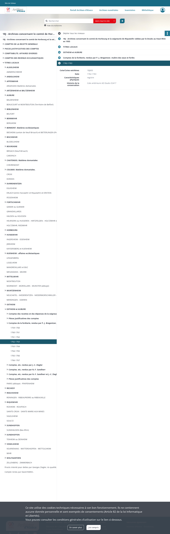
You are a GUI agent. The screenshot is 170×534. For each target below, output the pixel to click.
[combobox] (104, 21)
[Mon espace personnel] (162, 10)
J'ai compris (93, 527)
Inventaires (130, 10)
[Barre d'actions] (167, 33)
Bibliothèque (148, 10)
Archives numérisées (108, 10)
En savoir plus (75, 527)
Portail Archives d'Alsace (81, 10)
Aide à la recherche (54, 25)
